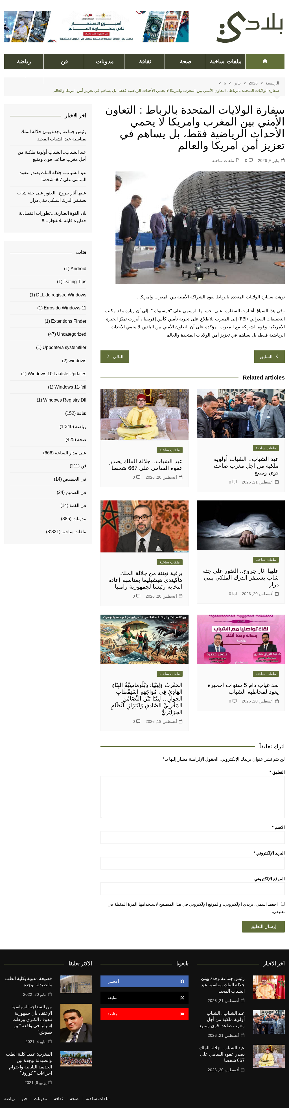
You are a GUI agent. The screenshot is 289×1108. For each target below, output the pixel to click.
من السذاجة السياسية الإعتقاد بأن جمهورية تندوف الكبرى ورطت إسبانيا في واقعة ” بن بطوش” (32, 1019)
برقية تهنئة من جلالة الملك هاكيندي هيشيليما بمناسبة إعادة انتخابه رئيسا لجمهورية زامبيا (145, 580)
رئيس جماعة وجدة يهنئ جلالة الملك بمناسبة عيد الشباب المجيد (53, 135)
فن (64, 61)
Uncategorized (71, 334)
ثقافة (145, 61)
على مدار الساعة (70, 452)
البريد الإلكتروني (269, 853)
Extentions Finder (68, 321)
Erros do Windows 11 (65, 307)
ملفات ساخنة (225, 61)
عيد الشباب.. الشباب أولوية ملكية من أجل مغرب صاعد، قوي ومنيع (246, 466)
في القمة (77, 505)
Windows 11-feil (70, 387)
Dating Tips (75, 281)
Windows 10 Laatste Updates (57, 373)
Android (78, 268)
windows (77, 360)
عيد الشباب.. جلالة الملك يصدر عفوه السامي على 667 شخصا (52, 176)
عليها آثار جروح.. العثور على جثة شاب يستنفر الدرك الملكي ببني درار (241, 577)
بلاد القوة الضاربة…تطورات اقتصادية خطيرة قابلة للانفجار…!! (52, 217)
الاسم (278, 827)
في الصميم (76, 492)
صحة (185, 61)
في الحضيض (74, 479)
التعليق (277, 772)
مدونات (105, 61)
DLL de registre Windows (61, 294)
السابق (266, 356)
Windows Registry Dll (64, 400)
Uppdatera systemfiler (64, 347)
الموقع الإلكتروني (269, 878)
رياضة (24, 61)
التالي (118, 356)
